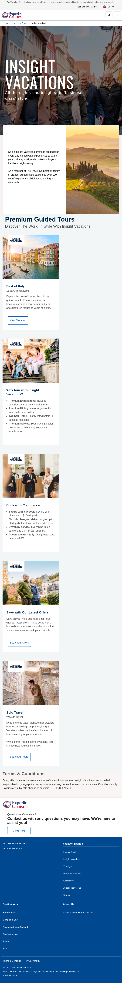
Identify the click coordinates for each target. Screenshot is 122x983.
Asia (5, 948)
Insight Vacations (71, 859)
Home (7, 23)
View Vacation (18, 320)
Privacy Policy (33, 960)
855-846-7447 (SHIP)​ (87, 7)
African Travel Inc (72, 888)
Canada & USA (10, 919)
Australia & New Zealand (15, 927)
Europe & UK (9, 912)
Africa (6, 941)
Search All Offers (19, 642)
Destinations (10, 904)
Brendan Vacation (72, 873)
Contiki (66, 895)
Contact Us (19, 830)
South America (10, 934)
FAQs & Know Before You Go (78, 912)
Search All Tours (19, 756)
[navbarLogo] (12, 15)
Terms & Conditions (13, 960)
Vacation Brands (21, 23)
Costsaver (68, 880)
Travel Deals (11, 848)
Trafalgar (67, 866)
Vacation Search (14, 843)
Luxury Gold (69, 852)
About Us (68, 904)
